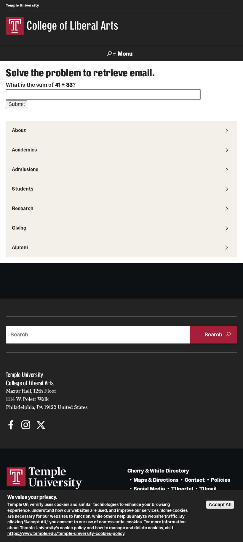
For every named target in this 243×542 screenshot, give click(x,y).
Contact (195, 480)
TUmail (208, 489)
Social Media (149, 489)
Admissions (25, 169)
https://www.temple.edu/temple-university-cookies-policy (65, 533)
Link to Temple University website (44, 478)
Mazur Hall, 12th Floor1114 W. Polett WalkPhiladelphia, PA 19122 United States (47, 399)
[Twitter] (41, 425)
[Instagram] (26, 425)
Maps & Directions (156, 480)
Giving (19, 228)
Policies (220, 480)
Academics (24, 150)
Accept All (220, 504)
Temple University (22, 5)
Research (22, 208)
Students (22, 189)
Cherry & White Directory (158, 471)
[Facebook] (11, 425)
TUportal (182, 489)
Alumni (20, 247)
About (19, 130)
